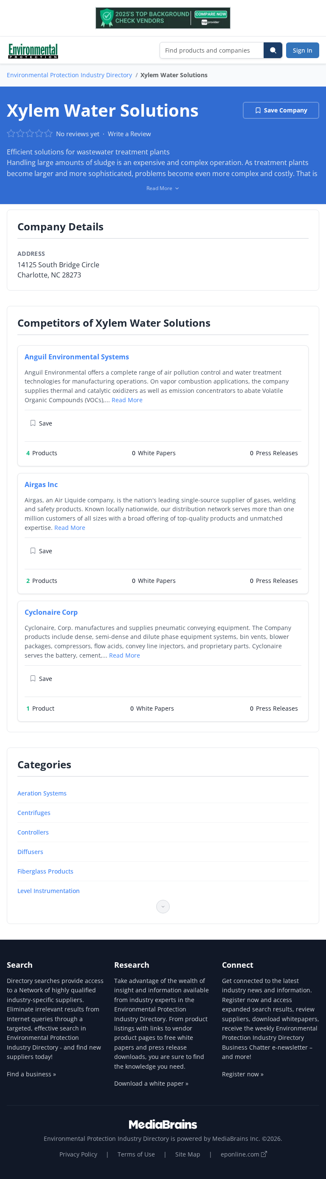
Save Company (285, 110)
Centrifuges (34, 813)
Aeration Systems (42, 793)
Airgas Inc (41, 484)
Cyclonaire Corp (51, 612)
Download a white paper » (151, 1083)
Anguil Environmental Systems (77, 356)
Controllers (33, 832)
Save (45, 423)
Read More (127, 400)
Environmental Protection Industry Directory (69, 75)
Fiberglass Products (45, 871)
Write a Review (129, 133)
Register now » (243, 1074)
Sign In (302, 50)
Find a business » (31, 1074)
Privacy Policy (78, 1154)
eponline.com (241, 1154)
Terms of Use (136, 1154)
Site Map (187, 1154)
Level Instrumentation (48, 891)
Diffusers (30, 852)
